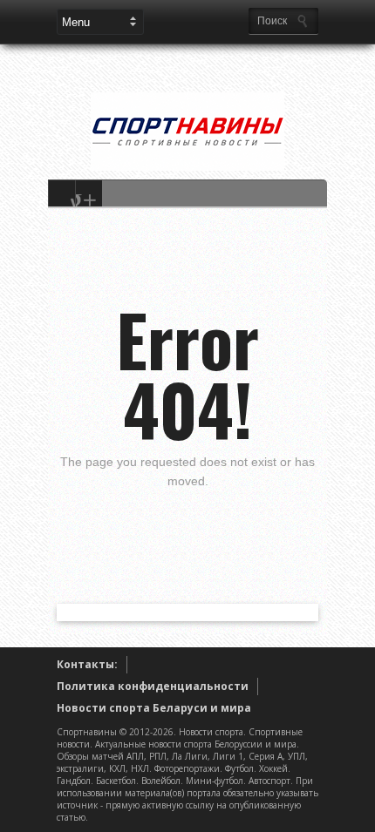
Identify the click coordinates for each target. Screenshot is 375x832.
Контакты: (87, 664)
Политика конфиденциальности (153, 686)
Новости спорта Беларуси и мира (154, 707)
